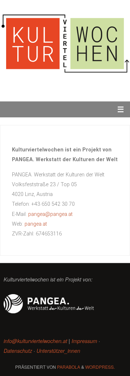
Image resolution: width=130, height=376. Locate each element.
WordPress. (100, 367)
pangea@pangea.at (50, 214)
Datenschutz (18, 350)
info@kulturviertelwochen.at (35, 340)
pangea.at (36, 224)
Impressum (84, 340)
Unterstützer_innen (58, 350)
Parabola (68, 367)
